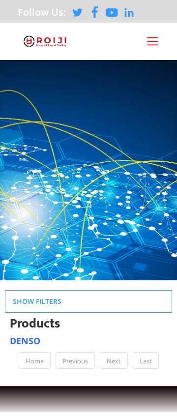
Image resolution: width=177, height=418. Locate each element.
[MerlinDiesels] (77, 15)
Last (146, 361)
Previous (75, 361)
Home (35, 361)
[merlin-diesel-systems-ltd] (129, 15)
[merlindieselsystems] (94, 15)
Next (114, 361)
